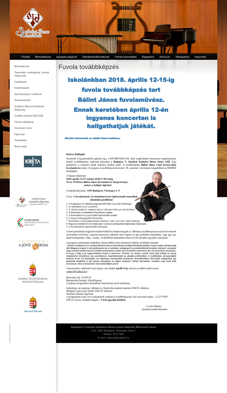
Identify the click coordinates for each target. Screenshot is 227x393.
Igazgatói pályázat (66, 56)
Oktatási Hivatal (33, 311)
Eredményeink (21, 88)
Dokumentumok (22, 100)
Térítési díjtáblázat (24, 122)
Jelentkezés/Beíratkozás (95, 56)
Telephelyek (20, 82)
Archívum (164, 56)
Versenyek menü (23, 128)
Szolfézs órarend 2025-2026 (28, 115)
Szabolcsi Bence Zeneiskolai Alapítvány (29, 108)
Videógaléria (182, 56)
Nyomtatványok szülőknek (28, 94)
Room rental (20, 146)
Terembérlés (20, 140)
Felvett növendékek (126, 56)
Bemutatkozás (21, 66)
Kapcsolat (19, 134)
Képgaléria (148, 56)
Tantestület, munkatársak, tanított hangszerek (31, 74)
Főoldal (25, 56)
